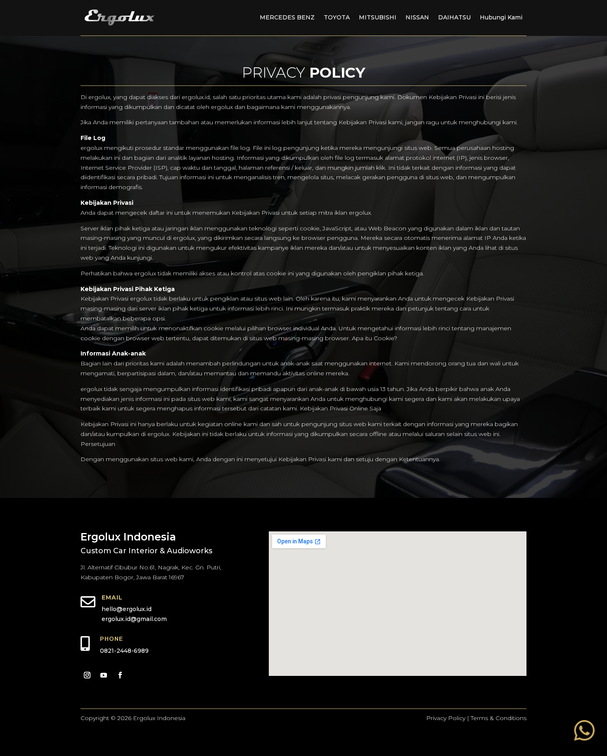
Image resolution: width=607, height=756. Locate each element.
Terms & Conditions (498, 718)
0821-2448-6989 (124, 650)
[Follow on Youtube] (103, 675)
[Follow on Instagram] (87, 675)
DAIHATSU (454, 17)
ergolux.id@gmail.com (134, 619)
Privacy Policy (445, 718)
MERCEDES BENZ (287, 17)
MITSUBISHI (377, 17)
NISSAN (417, 17)
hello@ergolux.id (127, 609)
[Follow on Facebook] (120, 675)
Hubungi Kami (501, 17)
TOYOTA (337, 17)
